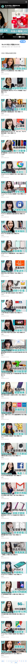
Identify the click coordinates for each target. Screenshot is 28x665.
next (16, 662)
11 (11, 662)
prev (3, 661)
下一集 (23, 41)
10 (25, 661)
